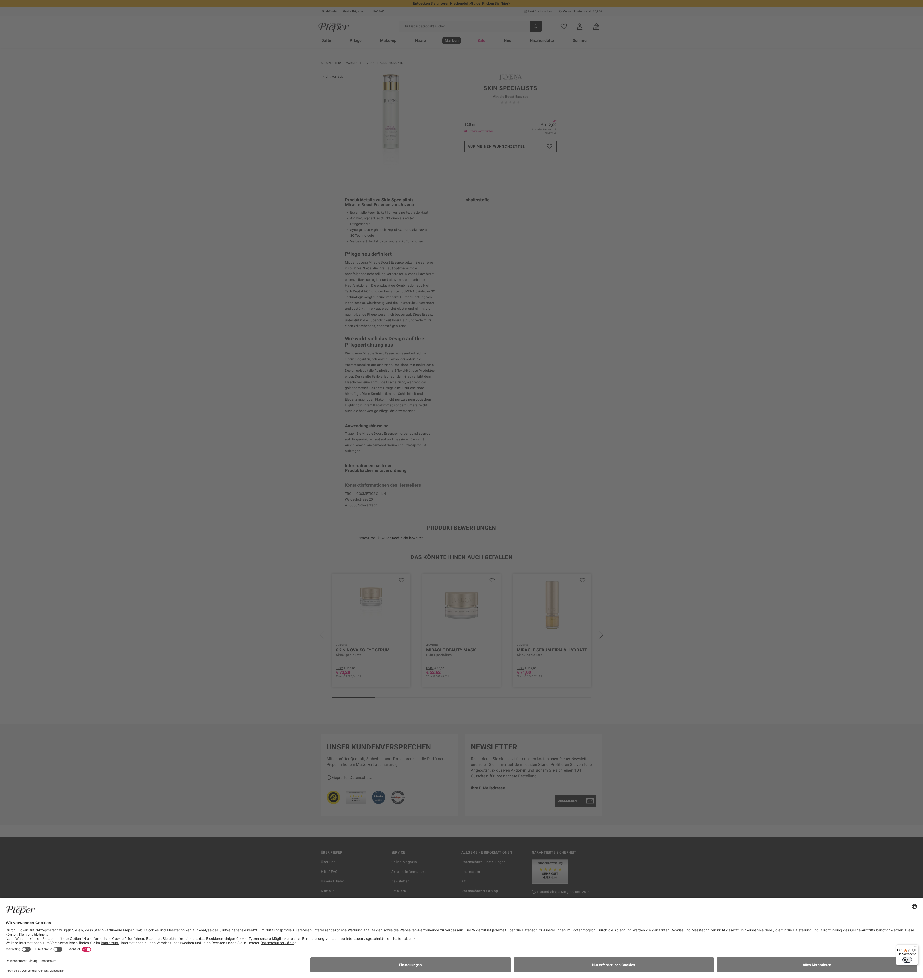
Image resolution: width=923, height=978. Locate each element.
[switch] (907, 960)
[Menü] (915, 947)
